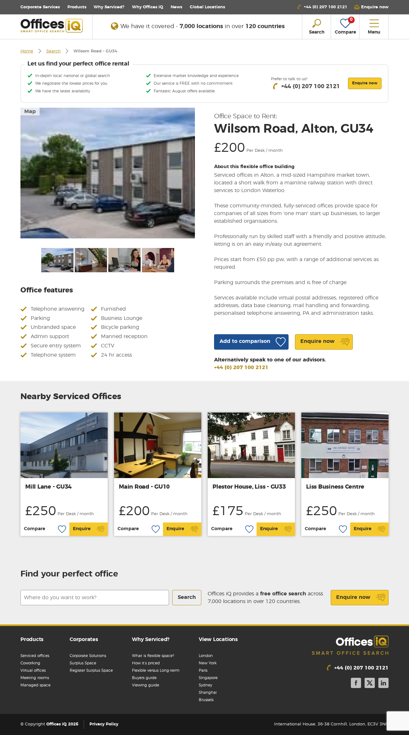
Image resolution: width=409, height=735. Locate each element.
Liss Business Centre (335, 487)
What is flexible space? (153, 656)
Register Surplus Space (91, 670)
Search (53, 51)
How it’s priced (146, 663)
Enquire (81, 529)
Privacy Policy (103, 724)
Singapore (208, 678)
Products (76, 7)
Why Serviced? (109, 7)
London (206, 656)
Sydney (205, 685)
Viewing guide (145, 685)
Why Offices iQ (147, 7)
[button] (371, 7)
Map (30, 111)
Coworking (30, 663)
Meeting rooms (34, 678)
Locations (207, 7)
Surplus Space (83, 663)
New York (208, 663)
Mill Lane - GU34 (48, 487)
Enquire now (353, 597)
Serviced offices (34, 656)
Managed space (35, 685)
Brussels (206, 700)
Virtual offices (33, 670)
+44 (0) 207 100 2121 (241, 367)
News (176, 7)
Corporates (84, 639)
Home (26, 51)
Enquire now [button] (364, 83)
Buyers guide (144, 678)
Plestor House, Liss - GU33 (249, 487)
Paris (203, 670)
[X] (370, 684)
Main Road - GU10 (144, 487)
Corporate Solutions (88, 656)
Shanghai (208, 692)
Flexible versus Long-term (156, 670)
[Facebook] (356, 684)
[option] (107, 173)
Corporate (40, 7)
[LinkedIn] (383, 684)
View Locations (218, 639)
